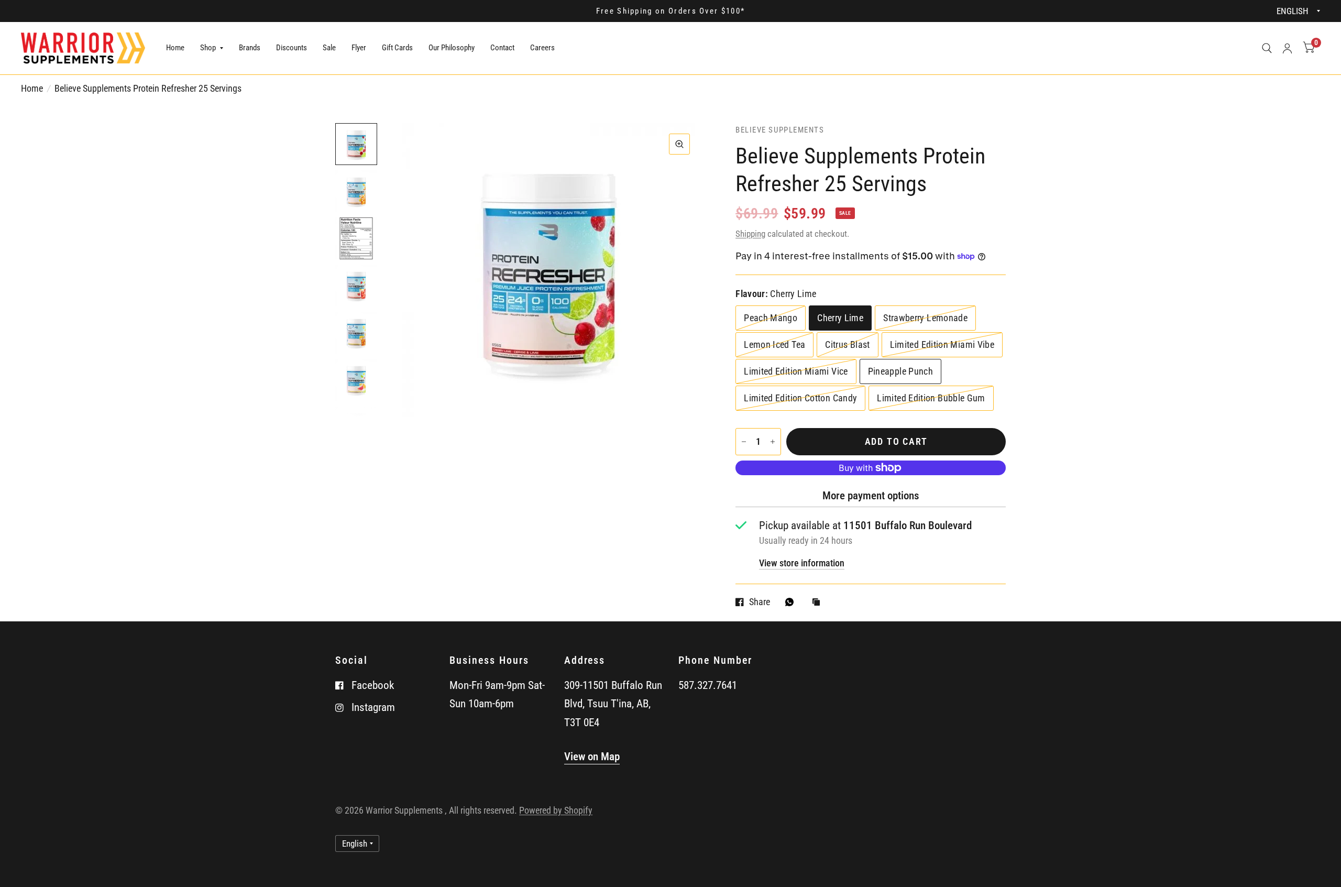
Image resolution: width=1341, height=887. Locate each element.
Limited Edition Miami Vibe (942, 344)
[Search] (1267, 48)
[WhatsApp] (792, 602)
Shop (208, 47)
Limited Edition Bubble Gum (931, 397)
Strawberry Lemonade (925, 317)
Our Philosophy (451, 47)
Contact (502, 47)
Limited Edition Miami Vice (796, 371)
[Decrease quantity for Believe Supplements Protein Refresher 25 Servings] (744, 442)
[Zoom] (679, 144)
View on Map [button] (592, 756)
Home (175, 47)
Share (759, 602)
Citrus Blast (847, 344)
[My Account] (1287, 48)
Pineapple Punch (900, 371)
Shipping (750, 233)
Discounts (291, 47)
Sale (329, 47)
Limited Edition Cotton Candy (800, 397)
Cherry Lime (840, 317)
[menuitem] (175, 48)
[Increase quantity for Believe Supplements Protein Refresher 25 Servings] (773, 442)
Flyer (358, 47)
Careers (542, 47)
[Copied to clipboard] (819, 603)
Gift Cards (397, 47)
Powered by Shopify (555, 810)
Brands (249, 47)
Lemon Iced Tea (774, 344)
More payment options (870, 495)
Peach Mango (770, 317)
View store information (801, 563)
